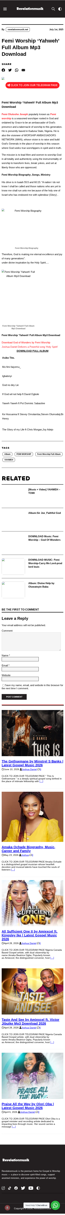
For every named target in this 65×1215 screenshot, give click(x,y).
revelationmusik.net (18, 29)
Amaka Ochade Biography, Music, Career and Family (28, 849)
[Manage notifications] (7, 1207)
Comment (7, 630)
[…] (41, 781)
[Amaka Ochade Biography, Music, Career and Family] (32, 840)
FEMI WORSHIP (23, 454)
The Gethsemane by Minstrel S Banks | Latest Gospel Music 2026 (32, 763)
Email (5, 665)
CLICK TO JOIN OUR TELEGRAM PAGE (34, 85)
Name (5, 655)
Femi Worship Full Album (49, 454)
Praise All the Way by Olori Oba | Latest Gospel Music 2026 (28, 1106)
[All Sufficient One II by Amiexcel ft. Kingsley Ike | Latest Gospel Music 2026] (32, 925)
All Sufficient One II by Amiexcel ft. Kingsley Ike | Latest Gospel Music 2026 (30, 935)
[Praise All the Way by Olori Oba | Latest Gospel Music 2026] (32, 1097)
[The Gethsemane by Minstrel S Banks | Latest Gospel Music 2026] (32, 755)
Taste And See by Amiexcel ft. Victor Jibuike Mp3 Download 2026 (30, 1021)
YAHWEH (8, 460)
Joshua (25, 855)
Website (6, 675)
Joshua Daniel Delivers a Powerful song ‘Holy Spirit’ (30, 346)
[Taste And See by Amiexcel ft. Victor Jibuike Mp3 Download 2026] (32, 1013)
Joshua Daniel (29, 769)
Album (7, 454)
